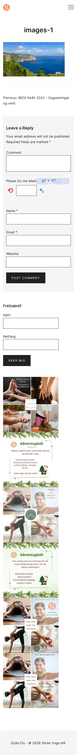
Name (12, 211)
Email (11, 232)
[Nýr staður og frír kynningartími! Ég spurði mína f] (31, 680)
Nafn (6, 315)
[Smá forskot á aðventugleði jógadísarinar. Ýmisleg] (31, 570)
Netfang (9, 336)
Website (12, 254)
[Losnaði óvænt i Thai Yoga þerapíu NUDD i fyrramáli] (31, 404)
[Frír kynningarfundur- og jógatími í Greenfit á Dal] (31, 625)
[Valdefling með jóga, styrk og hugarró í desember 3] (31, 514)
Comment (13, 152)
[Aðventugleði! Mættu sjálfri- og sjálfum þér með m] (31, 459)
